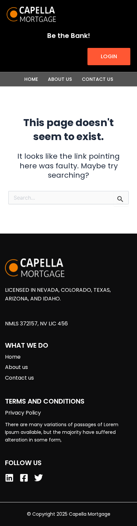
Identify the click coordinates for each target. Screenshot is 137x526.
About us (60, 79)
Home (31, 79)
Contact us (97, 79)
